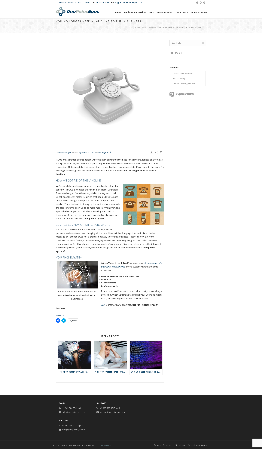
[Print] (151, 152)
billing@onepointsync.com (73, 429)
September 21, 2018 (87, 152)
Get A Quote (182, 12)
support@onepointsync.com (128, 2)
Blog (151, 12)
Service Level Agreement (184, 83)
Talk (103, 304)
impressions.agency (102, 445)
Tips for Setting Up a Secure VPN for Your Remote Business (75, 372)
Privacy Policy (179, 78)
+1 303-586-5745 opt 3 (72, 425)
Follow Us (175, 53)
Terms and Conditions (183, 73)
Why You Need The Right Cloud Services (146, 372)
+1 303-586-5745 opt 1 (72, 408)
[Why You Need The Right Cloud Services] (146, 355)
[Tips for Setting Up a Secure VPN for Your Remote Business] (74, 355)
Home (118, 12)
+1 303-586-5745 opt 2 (110, 408)
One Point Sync (64, 152)
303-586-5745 (102, 2)
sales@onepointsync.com (73, 412)
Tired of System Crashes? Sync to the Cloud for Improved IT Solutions (111, 372)
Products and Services (135, 12)
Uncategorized (149, 27)
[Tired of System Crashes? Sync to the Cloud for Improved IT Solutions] (110, 355)
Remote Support (199, 12)
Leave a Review (164, 12)
